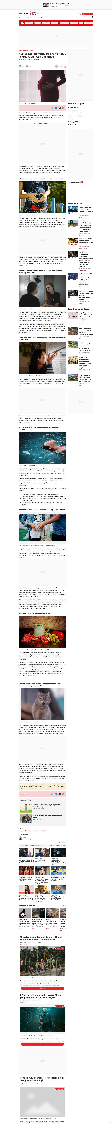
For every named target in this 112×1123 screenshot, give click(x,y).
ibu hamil (32, 330)
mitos (60, 170)
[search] (80, 14)
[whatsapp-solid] (52, 108)
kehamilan (50, 166)
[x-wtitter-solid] (59, 108)
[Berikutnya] (67, 916)
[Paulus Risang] (20, 838)
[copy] (63, 108)
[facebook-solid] (56, 108)
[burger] (92, 17)
